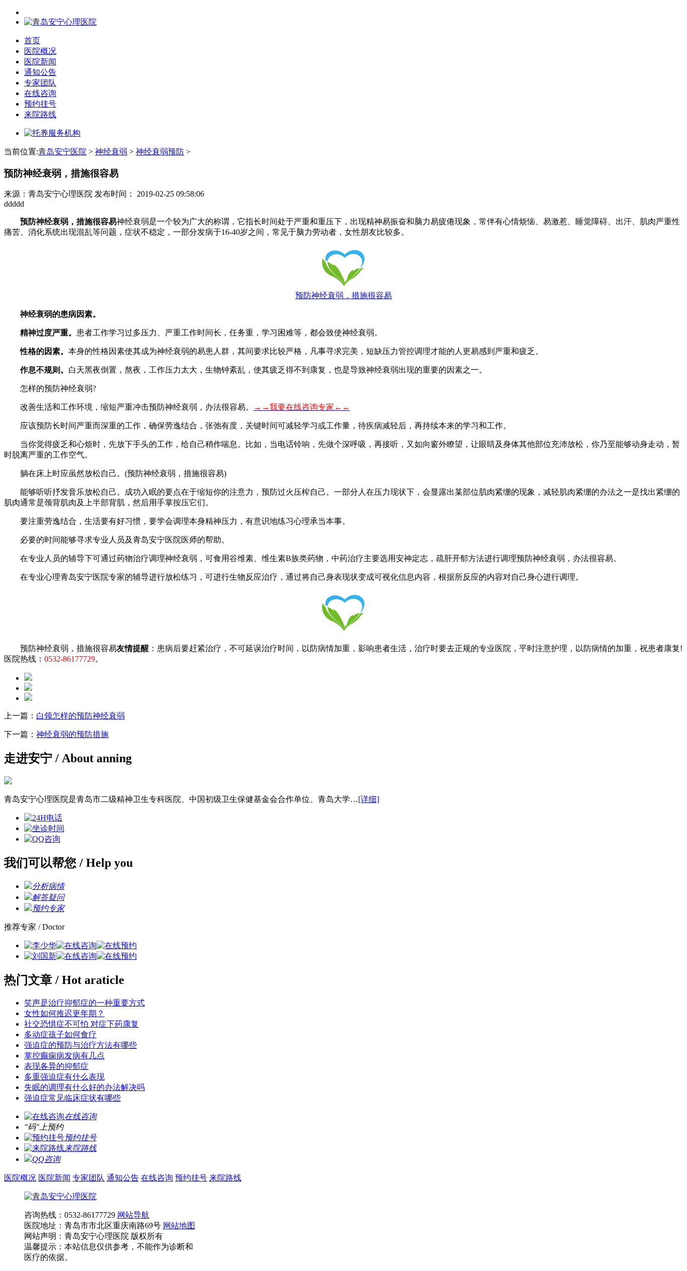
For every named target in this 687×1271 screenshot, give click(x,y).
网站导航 (133, 1215)
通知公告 (40, 72)
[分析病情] (28, 886)
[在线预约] (117, 945)
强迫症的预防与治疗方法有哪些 (80, 1045)
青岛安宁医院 (62, 151)
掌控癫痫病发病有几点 (64, 1055)
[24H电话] (43, 817)
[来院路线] (44, 1148)
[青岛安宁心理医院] (60, 1196)
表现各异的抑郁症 (56, 1066)
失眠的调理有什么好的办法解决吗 (84, 1087)
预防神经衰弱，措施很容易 (343, 295)
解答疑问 (48, 897)
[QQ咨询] (42, 839)
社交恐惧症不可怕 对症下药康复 (81, 1024)
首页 (32, 40)
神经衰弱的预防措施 (72, 734)
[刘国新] (40, 956)
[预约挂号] (44, 1137)
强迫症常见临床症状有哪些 (72, 1098)
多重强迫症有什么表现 (64, 1076)
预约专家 (48, 908)
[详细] (368, 799)
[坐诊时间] (44, 828)
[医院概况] (8, 781)
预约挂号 (40, 104)
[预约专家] (28, 908)
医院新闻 (40, 61)
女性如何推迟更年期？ (64, 1013)
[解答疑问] (28, 897)
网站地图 (179, 1225)
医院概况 (40, 51)
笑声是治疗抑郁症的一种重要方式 (84, 1002)
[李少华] (40, 945)
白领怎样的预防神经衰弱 (80, 715)
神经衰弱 (111, 151)
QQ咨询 (46, 1159)
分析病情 (48, 886)
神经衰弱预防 (160, 151)
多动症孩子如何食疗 (60, 1034)
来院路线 (40, 114)
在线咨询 (40, 93)
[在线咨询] (76, 945)
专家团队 (40, 82)
